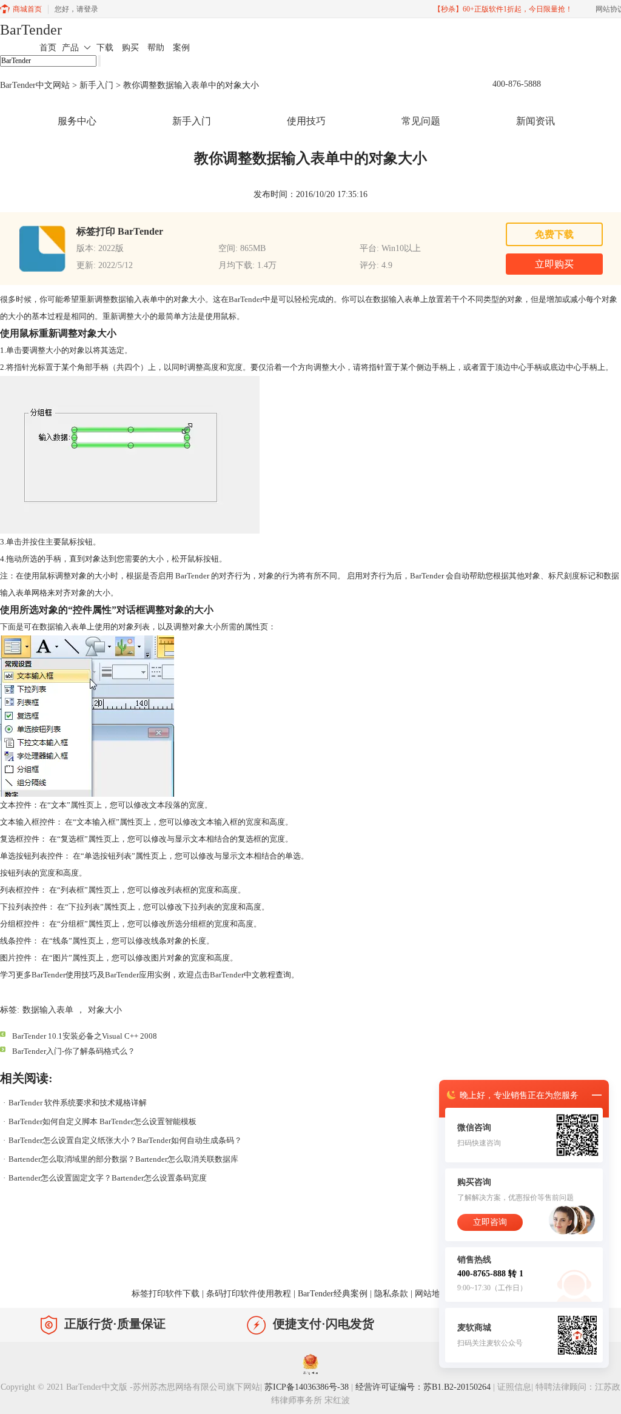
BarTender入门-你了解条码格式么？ (73, 1051)
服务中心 (77, 121)
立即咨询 (490, 1222)
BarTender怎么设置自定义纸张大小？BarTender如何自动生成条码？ (125, 1140)
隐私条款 (391, 1293)
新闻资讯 (535, 121)
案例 (181, 47)
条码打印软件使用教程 (248, 1293)
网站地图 (432, 1293)
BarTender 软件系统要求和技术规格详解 (77, 1102)
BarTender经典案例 (333, 1293)
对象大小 (105, 1009)
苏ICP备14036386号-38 (306, 1387)
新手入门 (96, 85)
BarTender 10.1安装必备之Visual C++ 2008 (84, 1035)
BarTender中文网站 (35, 85)
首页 (47, 47)
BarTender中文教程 (242, 974)
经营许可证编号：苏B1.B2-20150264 (423, 1387)
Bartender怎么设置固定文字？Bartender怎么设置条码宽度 (107, 1177)
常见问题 (420, 121)
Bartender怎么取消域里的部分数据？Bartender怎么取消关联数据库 (123, 1159)
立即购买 (554, 264)
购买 (130, 47)
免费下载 (554, 234)
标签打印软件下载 (166, 1293)
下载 (104, 47)
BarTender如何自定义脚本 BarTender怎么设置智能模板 (102, 1121)
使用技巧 (306, 121)
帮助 (155, 47)
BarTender (31, 30)
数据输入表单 (47, 1009)
